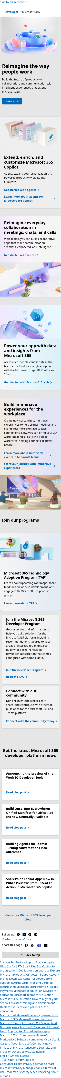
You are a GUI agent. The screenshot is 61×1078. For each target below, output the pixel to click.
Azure (15, 1027)
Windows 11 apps (37, 974)
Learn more (12, 101)
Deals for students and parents (20, 1007)
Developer (11, 12)
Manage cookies (33, 1068)
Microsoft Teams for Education (33, 995)
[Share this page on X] (32, 946)
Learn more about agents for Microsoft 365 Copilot (23, 198)
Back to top (32, 955)
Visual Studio (52, 1039)
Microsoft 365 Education (15, 999)
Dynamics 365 (49, 1015)
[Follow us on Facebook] (29, 935)
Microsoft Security (28, 1015)
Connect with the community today (30, 721)
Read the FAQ (15, 677)
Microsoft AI (8, 1015)
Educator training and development (32, 1003)
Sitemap (38, 1064)
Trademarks (13, 1072)
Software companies (30, 1039)
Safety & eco (29, 1072)
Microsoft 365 (9, 1019)
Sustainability (36, 1051)
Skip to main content (13, 2)
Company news (42, 1043)
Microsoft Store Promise (32, 987)
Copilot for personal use (33, 970)
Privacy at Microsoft (13, 1047)
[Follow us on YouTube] (35, 935)
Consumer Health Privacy (16, 1064)
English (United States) (14, 1056)
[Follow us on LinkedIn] (24, 935)
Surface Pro (7, 962)
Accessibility (20, 1051)
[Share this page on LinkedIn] (45, 946)
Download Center (20, 978)
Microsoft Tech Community (17, 1035)
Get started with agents (20, 190)
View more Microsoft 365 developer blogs (28, 917)
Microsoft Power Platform (35, 1019)
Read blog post (16, 792)
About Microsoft (21, 1043)
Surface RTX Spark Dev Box (24, 966)
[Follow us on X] (18, 935)
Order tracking (31, 983)
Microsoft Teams (11, 1023)
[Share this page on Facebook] (26, 946)
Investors (32, 1047)
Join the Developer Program (24, 670)
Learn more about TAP (19, 603)
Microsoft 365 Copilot (36, 1023)
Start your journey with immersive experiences (27, 466)
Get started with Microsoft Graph (26, 382)
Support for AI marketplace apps (29, 1031)
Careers (5, 1043)
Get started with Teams (20, 255)
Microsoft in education (28, 991)
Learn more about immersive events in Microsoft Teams (23, 455)
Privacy (18, 1068)
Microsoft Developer (33, 1027)
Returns (16, 983)
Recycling (44, 1072)
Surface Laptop (25, 962)
